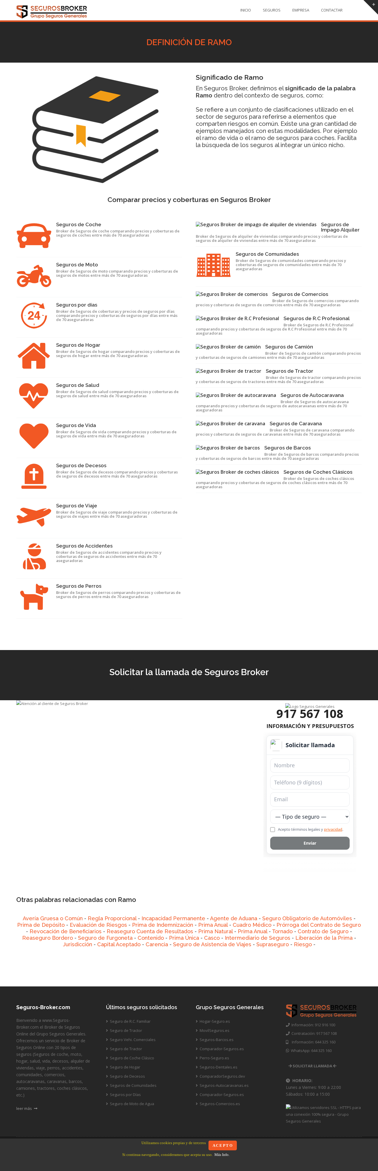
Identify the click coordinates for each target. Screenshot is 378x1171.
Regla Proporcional (112, 918)
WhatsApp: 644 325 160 (310, 1050)
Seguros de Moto (77, 264)
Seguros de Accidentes (84, 545)
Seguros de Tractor (289, 371)
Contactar (332, 10)
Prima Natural (215, 931)
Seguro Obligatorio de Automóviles (307, 918)
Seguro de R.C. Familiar (130, 1021)
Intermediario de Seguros (257, 938)
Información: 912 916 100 (312, 1024)
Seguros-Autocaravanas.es (224, 1085)
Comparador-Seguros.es (221, 1048)
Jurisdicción (77, 944)
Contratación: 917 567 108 (313, 1033)
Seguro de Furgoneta (105, 938)
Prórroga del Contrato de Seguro (318, 925)
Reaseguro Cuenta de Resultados (150, 931)
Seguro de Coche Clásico (131, 1058)
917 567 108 (309, 713)
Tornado (282, 931)
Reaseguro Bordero (47, 938)
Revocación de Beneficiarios (66, 931)
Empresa (300, 10)
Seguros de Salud (77, 385)
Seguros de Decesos (81, 465)
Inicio (245, 10)
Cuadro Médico (252, 925)
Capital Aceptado (119, 944)
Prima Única (184, 938)
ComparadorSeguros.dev (222, 1076)
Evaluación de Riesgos (98, 925)
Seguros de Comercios (300, 294)
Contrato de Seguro (323, 931)
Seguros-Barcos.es (216, 1039)
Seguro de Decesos (127, 1076)
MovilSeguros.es (214, 1030)
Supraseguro (272, 944)
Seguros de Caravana (296, 423)
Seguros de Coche (78, 224)
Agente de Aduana (233, 918)
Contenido (151, 938)
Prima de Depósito (41, 925)
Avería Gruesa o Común (53, 918)
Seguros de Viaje (76, 505)
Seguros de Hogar (78, 345)
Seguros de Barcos (287, 447)
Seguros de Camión (289, 346)
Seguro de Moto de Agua (131, 1103)
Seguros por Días (125, 1094)
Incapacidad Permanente (173, 918)
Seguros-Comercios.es (219, 1103)
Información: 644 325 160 (311, 1042)
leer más (24, 1108)
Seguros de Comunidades (267, 254)
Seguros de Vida (76, 425)
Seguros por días (76, 304)
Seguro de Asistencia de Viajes (212, 944)
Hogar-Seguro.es (214, 1021)
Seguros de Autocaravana (312, 395)
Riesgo (303, 944)
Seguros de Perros (78, 586)
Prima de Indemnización (162, 925)
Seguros (272, 10)
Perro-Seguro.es (214, 1058)
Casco (212, 938)
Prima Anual (213, 925)
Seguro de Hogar (124, 1067)
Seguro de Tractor (125, 1030)
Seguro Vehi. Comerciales (132, 1039)
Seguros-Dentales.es (218, 1067)
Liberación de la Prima (324, 938)
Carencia (157, 944)
